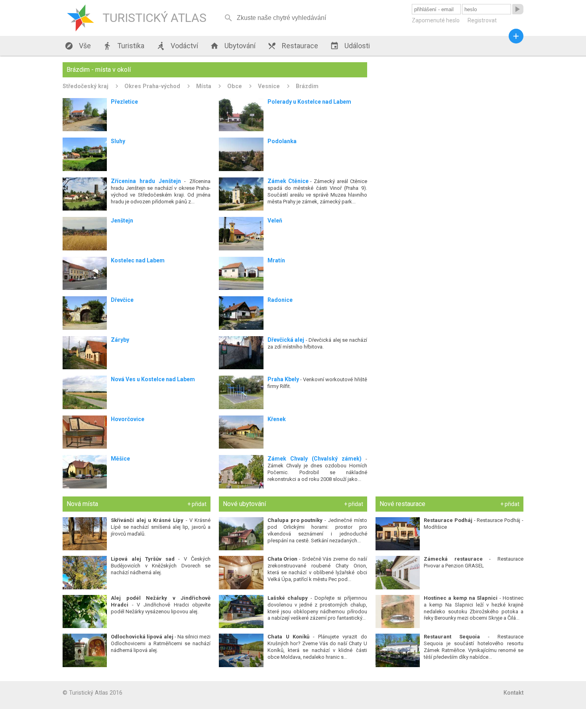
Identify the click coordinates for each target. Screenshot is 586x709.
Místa (203, 86)
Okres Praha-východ (152, 86)
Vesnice (269, 86)
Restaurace (292, 45)
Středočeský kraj (85, 86)
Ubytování (233, 45)
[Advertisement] (449, 118)
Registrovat (482, 20)
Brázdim (307, 86)
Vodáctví (177, 45)
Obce (234, 86)
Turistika (123, 45)
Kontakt (513, 692)
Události (350, 45)
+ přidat (196, 504)
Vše (78, 45)
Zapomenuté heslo (436, 20)
